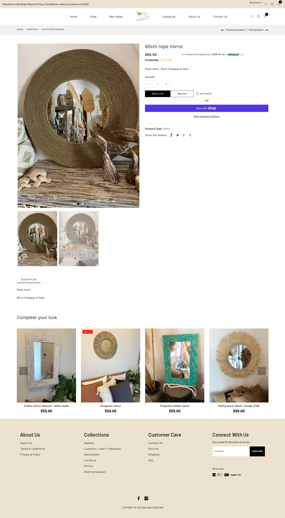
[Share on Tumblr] (190, 135)
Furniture (90, 460)
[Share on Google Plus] (184, 135)
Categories (169, 16)
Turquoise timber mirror (175, 406)
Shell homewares (94, 472)
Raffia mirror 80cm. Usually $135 (238, 406)
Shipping (153, 454)
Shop (93, 16)
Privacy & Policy (30, 454)
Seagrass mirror (110, 406)
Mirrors (32, 29)
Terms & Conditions (32, 448)
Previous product (235, 30)
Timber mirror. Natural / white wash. (46, 406)
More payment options (207, 116)
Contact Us (220, 16)
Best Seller (116, 16)
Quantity (150, 77)
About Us (194, 16)
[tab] (29, 279)
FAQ (150, 460)
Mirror (166, 128)
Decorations (91, 454)
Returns (153, 448)
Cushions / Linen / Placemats (102, 448)
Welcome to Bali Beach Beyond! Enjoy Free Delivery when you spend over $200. (45, 4)
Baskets (89, 443)
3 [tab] (83, 204)
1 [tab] (74, 204)
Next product (256, 30)
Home (73, 16)
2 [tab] (78, 204)
